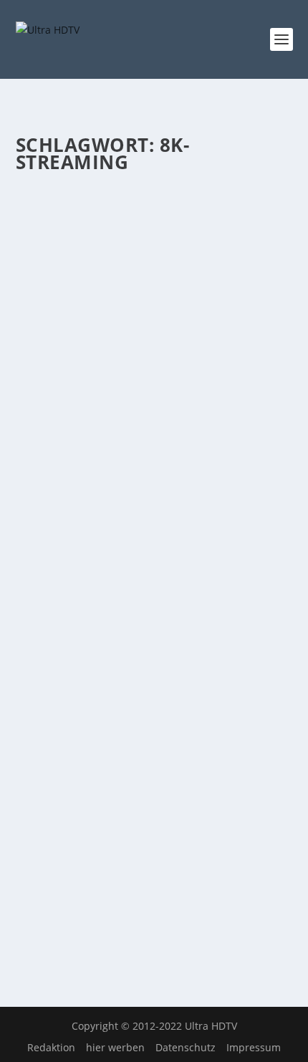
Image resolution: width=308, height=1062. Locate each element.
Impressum (253, 1047)
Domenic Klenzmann (88, 258)
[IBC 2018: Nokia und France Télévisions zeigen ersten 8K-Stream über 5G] (154, 704)
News (227, 258)
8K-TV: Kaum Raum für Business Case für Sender (149, 229)
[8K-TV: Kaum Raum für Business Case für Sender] (154, 191)
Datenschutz (185, 1047)
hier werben (115, 1047)
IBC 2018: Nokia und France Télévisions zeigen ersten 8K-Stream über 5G (150, 757)
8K (207, 258)
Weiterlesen (72, 380)
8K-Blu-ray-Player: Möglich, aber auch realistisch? (141, 471)
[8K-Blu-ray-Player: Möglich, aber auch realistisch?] (154, 434)
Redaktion (51, 1047)
